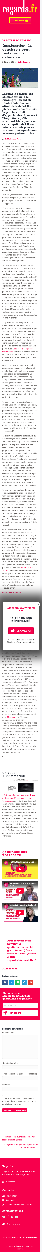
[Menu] (20, 30)
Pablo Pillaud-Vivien (13, 139)
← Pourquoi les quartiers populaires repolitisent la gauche (18, 1138)
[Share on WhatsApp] (17, 982)
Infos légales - (9, 1237)
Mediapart (11, 717)
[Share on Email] (30, 982)
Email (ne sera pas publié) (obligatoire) (19, 1073)
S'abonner (10, 1181)
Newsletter (11, 1195)
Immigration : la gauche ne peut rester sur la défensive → (21, 1146)
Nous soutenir (14, 1224)
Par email (10, 1200)
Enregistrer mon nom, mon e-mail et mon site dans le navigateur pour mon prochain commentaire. (19, 1101)
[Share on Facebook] (5, 982)
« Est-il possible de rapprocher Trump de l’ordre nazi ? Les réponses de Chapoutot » (18, 798)
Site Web (6, 1084)
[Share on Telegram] (24, 982)
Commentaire (8, 1032)
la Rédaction (24, 62)
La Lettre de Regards (16, 40)
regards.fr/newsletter (21, 960)
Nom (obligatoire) (10, 1063)
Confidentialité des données (26, 1237)
